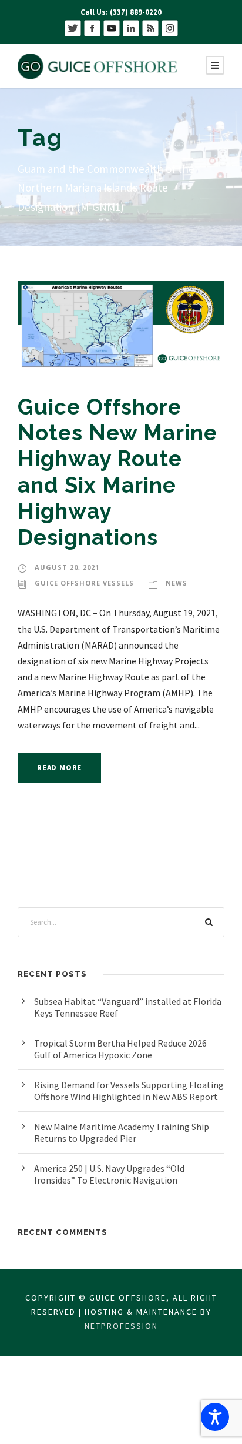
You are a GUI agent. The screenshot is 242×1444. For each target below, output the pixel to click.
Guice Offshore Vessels (84, 583)
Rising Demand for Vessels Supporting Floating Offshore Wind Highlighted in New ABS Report (129, 1090)
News (176, 583)
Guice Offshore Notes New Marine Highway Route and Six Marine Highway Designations (117, 472)
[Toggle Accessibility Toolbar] (215, 1417)
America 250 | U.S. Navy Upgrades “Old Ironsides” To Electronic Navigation (109, 1174)
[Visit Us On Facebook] (92, 27)
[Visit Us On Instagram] (169, 27)
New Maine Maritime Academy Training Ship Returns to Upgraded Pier (121, 1132)
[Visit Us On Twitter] (72, 27)
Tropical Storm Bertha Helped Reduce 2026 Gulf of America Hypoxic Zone (120, 1049)
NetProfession (121, 1326)
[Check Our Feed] (150, 27)
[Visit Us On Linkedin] (130, 27)
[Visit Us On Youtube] (111, 27)
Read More (59, 768)
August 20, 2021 (67, 567)
